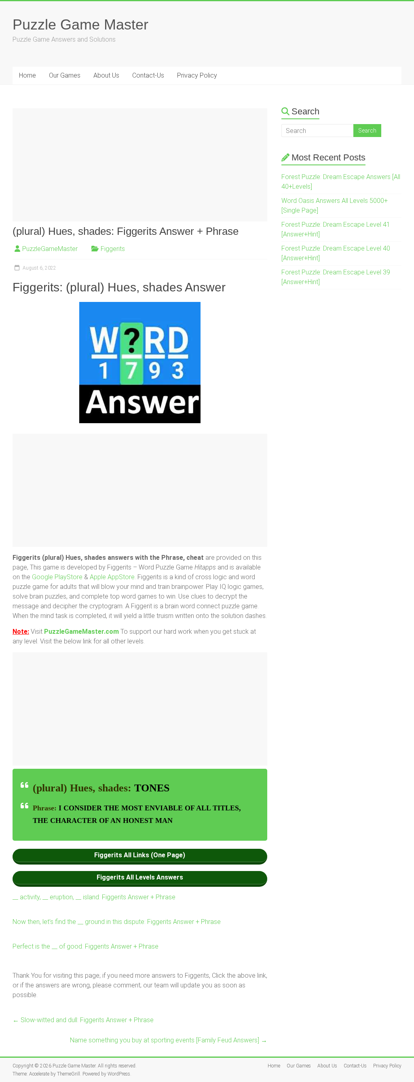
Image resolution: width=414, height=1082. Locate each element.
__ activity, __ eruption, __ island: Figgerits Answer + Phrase (94, 897)
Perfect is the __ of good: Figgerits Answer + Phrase (85, 946)
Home (27, 75)
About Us (106, 75)
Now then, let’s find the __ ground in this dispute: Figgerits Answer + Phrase (117, 922)
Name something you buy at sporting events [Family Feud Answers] (168, 1040)
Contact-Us (148, 75)
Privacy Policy (197, 75)
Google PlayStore (58, 577)
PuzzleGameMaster (50, 249)
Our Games (64, 75)
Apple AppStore (112, 577)
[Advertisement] (140, 164)
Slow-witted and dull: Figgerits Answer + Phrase (83, 1020)
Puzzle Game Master (80, 24)
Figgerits (113, 249)
